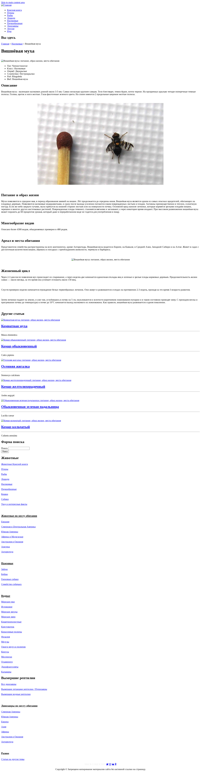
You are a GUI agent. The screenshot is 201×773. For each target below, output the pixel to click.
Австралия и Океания (12, 541)
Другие (10, 28)
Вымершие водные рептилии (16, 694)
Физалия (5, 637)
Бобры (4, 574)
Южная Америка (9, 531)
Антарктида (7, 741)
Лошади (11, 18)
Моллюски (6, 657)
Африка (5, 731)
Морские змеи (8, 617)
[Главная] (6, 5)
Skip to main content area (13, 2)
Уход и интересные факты (14, 504)
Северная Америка (10, 711)
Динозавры (12, 26)
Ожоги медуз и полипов (13, 647)
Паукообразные (15, 23)
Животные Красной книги (14, 464)
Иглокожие (6, 607)
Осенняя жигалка (15, 366)
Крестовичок (7, 627)
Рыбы (10, 15)
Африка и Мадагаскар (12, 536)
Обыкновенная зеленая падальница (30, 407)
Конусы (5, 652)
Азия (3, 726)
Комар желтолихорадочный (23, 386)
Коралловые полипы (11, 632)
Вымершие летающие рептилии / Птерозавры (24, 689)
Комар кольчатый (15, 427)
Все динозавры (8, 684)
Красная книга (14, 10)
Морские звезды (9, 612)
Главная (5, 44)
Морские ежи (8, 602)
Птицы (10, 12)
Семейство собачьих (11, 584)
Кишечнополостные (11, 622)
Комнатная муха (14, 326)
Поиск (4, 448)
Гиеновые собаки (10, 579)
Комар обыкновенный (19, 346)
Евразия (5, 521)
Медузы (5, 642)
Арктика (5, 546)
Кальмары (6, 672)
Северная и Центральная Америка (18, 526)
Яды (9, 31)
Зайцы (4, 569)
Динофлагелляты (9, 667)
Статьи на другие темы (12, 759)
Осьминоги (7, 662)
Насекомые (12, 20)
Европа (5, 721)
